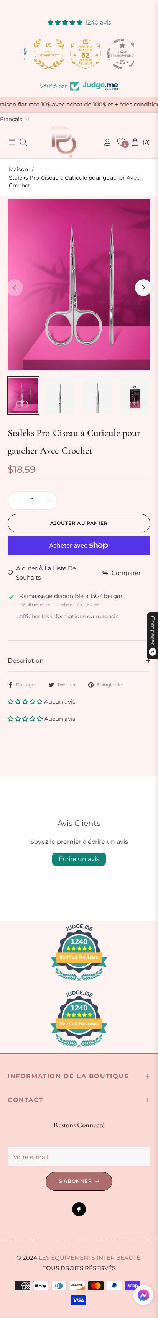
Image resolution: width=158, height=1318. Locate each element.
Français (11, 119)
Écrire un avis (79, 859)
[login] (104, 142)
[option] (79, 284)
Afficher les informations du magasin (69, 616)
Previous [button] (14, 287)
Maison (18, 169)
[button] (26, 701)
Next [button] (143, 287)
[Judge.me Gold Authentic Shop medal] (42, 54)
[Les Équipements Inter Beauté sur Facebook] (79, 1209)
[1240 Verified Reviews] (79, 982)
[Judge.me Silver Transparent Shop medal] (115, 54)
